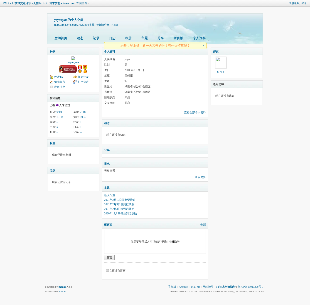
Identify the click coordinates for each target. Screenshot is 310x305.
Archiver (183, 286)
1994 (83, 117)
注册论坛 (294, 3)
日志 (112, 38)
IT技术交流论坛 (226, 286)
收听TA (58, 77)
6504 (59, 112)
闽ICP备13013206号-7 (250, 286)
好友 (216, 51)
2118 (83, 112)
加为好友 (83, 77)
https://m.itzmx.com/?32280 (71, 24)
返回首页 (81, 3)
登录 (304, 3)
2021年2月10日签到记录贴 (119, 199)
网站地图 (208, 286)
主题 (144, 38)
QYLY (221, 72)
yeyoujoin (73, 62)
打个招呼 (83, 82)
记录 (96, 38)
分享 (160, 38)
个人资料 (199, 38)
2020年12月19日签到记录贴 (120, 213)
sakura (62, 291)
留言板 (178, 38)
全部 (203, 224)
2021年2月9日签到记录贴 (119, 204)
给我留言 (59, 82)
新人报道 (109, 195)
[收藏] (91, 24)
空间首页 (60, 38)
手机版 (172, 286)
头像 (52, 51)
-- (57, 122)
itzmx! (62, 286)
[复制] (99, 24)
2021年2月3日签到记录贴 (119, 209)
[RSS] (114, 24)
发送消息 (59, 87)
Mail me (195, 286)
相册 (128, 38)
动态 (80, 38)
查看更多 (200, 177)
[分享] (106, 24)
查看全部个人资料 (195, 112)
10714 (60, 117)
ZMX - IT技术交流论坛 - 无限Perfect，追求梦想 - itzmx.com (38, 3)
